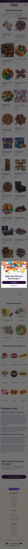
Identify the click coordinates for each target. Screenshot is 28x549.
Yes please (14, 282)
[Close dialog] (25, 262)
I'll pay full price (14, 285)
